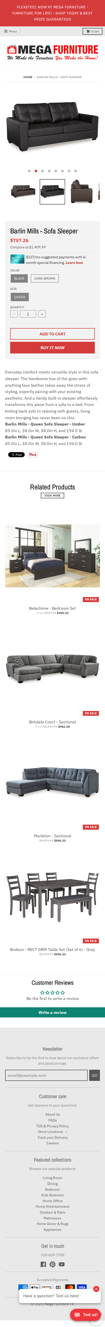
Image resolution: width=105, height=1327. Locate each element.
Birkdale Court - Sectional (52, 721)
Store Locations (51, 1131)
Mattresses (52, 1218)
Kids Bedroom (52, 1195)
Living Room (52, 1178)
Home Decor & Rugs (53, 1223)
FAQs (52, 1120)
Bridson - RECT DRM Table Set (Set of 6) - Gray (52, 949)
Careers (52, 1143)
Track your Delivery (52, 1137)
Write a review (52, 1012)
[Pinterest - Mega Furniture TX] (52, 1264)
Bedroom (52, 1189)
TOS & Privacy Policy (52, 1126)
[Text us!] (85, 1316)
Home (27, 77)
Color (14, 270)
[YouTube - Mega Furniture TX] (62, 1264)
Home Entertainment (52, 1206)
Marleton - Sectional (52, 835)
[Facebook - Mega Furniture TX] (43, 1264)
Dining (52, 1183)
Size (13, 289)
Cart (95, 31)
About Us (52, 1114)
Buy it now (53, 347)
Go (94, 1075)
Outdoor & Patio (52, 1212)
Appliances (52, 1229)
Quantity (17, 307)
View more (52, 495)
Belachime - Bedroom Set (52, 608)
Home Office (53, 1201)
